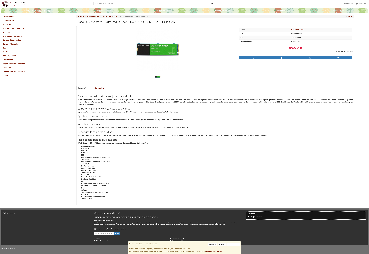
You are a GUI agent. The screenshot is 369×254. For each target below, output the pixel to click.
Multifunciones (338, 11)
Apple (5, 75)
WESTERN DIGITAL (299, 30)
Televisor (7, 32)
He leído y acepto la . (111, 229)
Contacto (362, 4)
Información (99, 88)
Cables (5, 48)
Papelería (7, 67)
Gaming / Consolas (10, 44)
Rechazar (222, 244)
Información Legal (177, 239)
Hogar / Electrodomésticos (14, 64)
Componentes (9, 20)
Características (84, 88)
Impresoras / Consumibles (13, 36)
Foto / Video (8, 60)
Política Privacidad (101, 241)
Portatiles (281, 11)
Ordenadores (8, 16)
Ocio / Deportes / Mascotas (14, 71)
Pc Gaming (163, 11)
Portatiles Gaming (222, 11)
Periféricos (7, 52)
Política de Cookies (214, 251)
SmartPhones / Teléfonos (13, 28)
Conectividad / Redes (12, 40)
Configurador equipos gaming (37, 11)
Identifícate (348, 4)
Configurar (212, 244)
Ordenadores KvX (104, 11)
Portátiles (7, 24)
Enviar (117, 233)
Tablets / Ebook (9, 56)
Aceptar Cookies (233, 244)
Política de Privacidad (218, 224)
